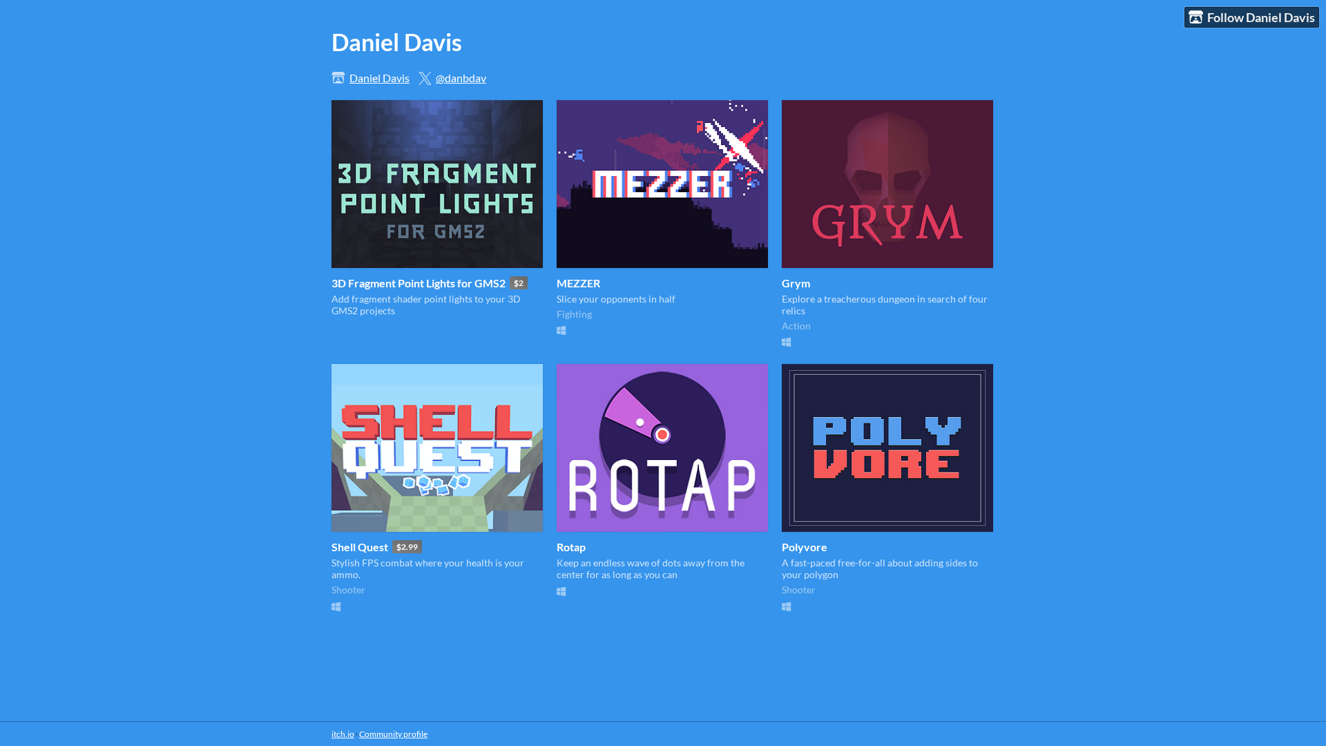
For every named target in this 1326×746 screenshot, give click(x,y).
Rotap (571, 546)
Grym (796, 282)
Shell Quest (360, 546)
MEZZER (578, 282)
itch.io (343, 734)
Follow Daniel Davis (1261, 17)
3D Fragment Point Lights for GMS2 (419, 282)
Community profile (393, 734)
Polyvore (804, 546)
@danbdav (461, 77)
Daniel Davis (379, 77)
